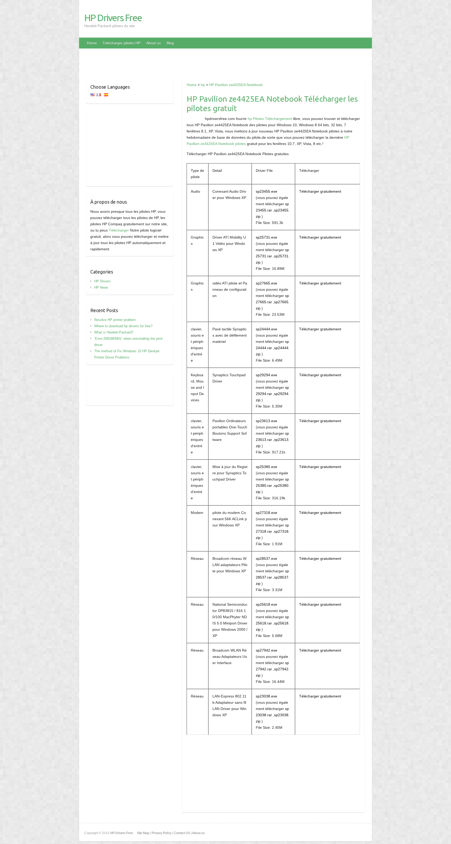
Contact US (182, 833)
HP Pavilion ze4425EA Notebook (236, 85)
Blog (170, 43)
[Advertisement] (225, 60)
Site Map (143, 833)
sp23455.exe (266, 191)
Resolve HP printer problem (115, 320)
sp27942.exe (266, 650)
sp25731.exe (266, 237)
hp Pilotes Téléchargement (270, 119)
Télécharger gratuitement (320, 191)
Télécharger (119, 230)
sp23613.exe (266, 421)
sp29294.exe (266, 375)
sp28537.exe (266, 558)
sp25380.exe (266, 467)
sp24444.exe (266, 329)
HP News (101, 287)
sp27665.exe (266, 283)
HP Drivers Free (113, 17)
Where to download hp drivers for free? (123, 326)
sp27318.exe (266, 513)
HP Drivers (102, 281)
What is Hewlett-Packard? (113, 332)
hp (203, 85)
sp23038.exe (266, 696)
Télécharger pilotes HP (121, 43)
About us (153, 43)
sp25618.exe (266, 604)
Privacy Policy (161, 833)
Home (92, 43)
